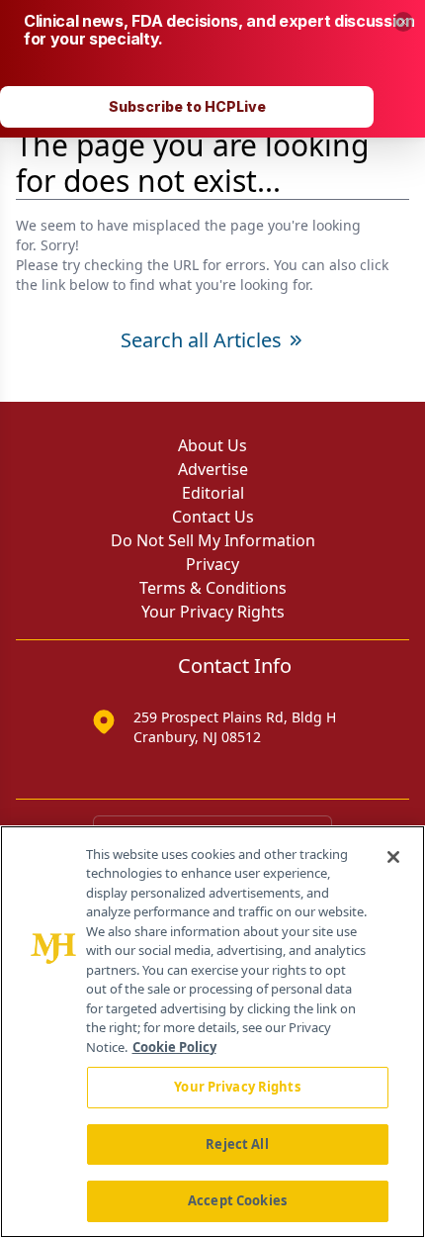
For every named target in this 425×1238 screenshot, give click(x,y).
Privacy (212, 564)
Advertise (213, 469)
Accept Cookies (237, 1200)
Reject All (237, 1144)
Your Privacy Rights (213, 611)
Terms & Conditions (213, 588)
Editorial (213, 493)
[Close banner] (403, 22)
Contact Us (213, 516)
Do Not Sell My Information (213, 540)
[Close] (393, 857)
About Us (212, 445)
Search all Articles (201, 340)
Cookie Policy (174, 1047)
